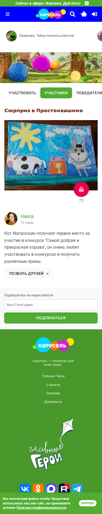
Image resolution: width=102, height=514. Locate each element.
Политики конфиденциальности (41, 508)
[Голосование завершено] (81, 189)
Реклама (53, 393)
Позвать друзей (26, 273)
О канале (53, 385)
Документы (53, 402)
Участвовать (22, 93)
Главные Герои (53, 376)
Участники (56, 93)
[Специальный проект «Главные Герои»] (51, 444)
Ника (27, 216)
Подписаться (51, 318)
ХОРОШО (87, 503)
